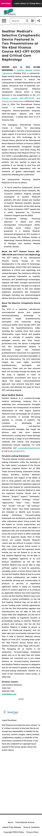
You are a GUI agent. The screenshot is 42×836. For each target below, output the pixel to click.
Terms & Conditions (31, 827)
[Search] (27, 20)
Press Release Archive (24, 822)
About (10, 822)
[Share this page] (38, 20)
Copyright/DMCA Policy (14, 832)
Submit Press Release (11, 827)
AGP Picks (5, 4)
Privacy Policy (32, 832)
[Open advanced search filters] (32, 20)
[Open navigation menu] (4, 20)
